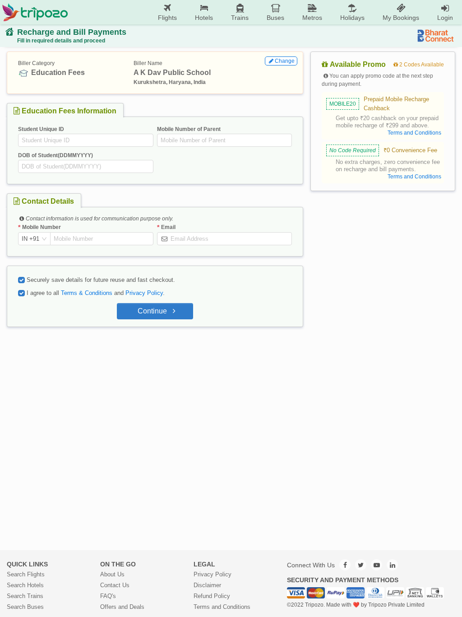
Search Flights (26, 574)
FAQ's (108, 596)
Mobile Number (41, 227)
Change (285, 61)
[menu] (265, 12)
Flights (167, 17)
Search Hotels (25, 585)
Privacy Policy (144, 293)
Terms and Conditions (222, 606)
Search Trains (25, 596)
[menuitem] (167, 12)
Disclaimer (207, 585)
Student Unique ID (41, 129)
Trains (240, 17)
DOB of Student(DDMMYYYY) (55, 155)
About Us (112, 574)
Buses (275, 17)
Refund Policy (212, 596)
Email (168, 227)
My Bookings (401, 17)
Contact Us (114, 585)
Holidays (352, 17)
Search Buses (25, 606)
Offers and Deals (122, 606)
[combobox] (30, 238)
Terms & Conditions (86, 293)
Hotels (204, 17)
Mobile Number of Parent (189, 129)
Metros (312, 17)
